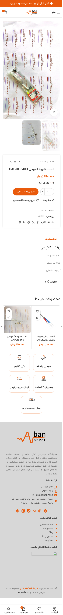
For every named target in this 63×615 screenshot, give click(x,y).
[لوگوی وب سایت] (31, 12)
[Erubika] (17, 511)
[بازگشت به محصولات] (15, 162)
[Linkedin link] (24, 222)
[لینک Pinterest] (28, 222)
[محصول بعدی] (11, 162)
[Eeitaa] (23, 511)
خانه (52, 161)
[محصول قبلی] (19, 162)
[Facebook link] (38, 222)
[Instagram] (39, 511)
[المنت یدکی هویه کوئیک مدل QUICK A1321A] (46, 319)
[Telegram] (45, 511)
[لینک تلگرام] (20, 222)
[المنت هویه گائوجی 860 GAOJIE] (17, 319)
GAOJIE (41, 216)
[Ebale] (28, 511)
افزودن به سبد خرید (25, 191)
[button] (56, 69)
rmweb (22, 592)
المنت (43, 161)
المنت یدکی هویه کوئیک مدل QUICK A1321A (46, 340)
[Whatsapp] (34, 511)
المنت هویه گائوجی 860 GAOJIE (17, 338)
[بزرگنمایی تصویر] (54, 112)
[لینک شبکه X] (33, 222)
